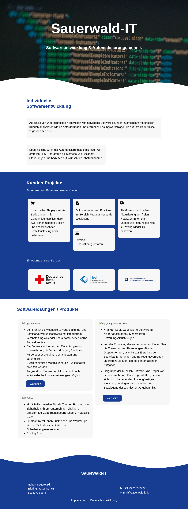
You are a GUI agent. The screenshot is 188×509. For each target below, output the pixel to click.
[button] (35, 383)
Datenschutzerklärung (103, 500)
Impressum (78, 500)
